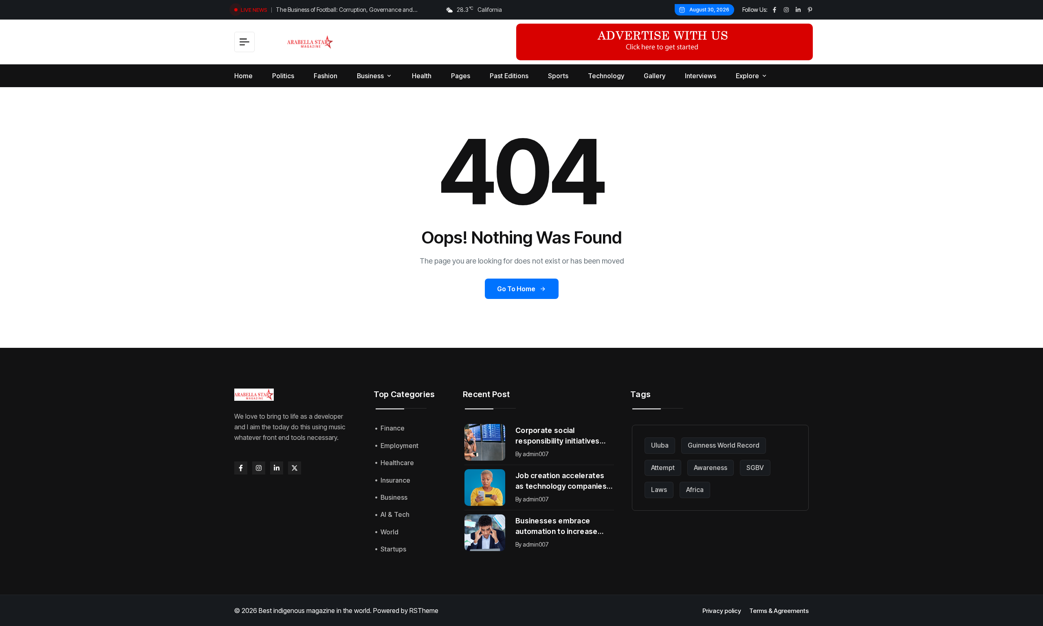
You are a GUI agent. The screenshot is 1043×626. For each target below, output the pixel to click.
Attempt (663, 467)
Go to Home (516, 289)
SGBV (755, 467)
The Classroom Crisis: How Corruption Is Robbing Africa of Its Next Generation (352, 11)
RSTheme (423, 610)
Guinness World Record (723, 445)
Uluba (660, 445)
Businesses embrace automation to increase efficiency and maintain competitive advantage (556, 526)
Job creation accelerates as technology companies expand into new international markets (561, 481)
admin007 (536, 453)
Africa (695, 489)
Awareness (710, 467)
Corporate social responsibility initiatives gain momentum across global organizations (557, 436)
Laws (659, 489)
